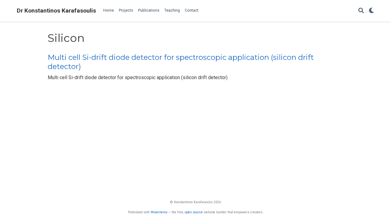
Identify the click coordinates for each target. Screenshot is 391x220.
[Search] (361, 10)
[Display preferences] (371, 10)
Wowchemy (159, 212)
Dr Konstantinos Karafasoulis (56, 10)
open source (194, 212)
